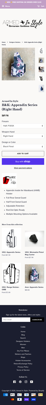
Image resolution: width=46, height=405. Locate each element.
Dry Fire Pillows (23, 351)
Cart (42, 6)
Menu (7, 6)
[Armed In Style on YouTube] (31, 382)
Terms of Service (23, 370)
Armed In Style (22, 391)
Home (4, 42)
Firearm (5, 121)
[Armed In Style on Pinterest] (20, 382)
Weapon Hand (8, 132)
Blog (23, 335)
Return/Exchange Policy (23, 364)
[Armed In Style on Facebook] (14, 382)
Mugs (23, 357)
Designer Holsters (14, 42)
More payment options (23, 168)
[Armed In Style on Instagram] (26, 382)
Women (23, 344)
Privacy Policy (23, 367)
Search (23, 338)
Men (23, 348)
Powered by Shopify (36, 391)
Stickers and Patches (23, 354)
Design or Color (9, 142)
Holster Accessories (23, 360)
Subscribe (37, 320)
